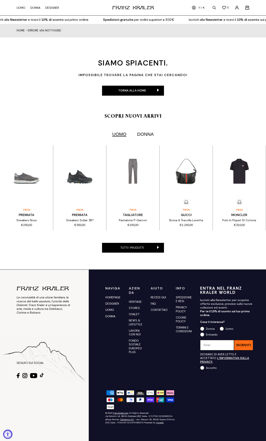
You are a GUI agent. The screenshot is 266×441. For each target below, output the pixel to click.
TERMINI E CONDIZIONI (184, 329)
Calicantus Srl (127, 419)
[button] (247, 8)
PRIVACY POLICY (181, 309)
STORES (134, 308)
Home (21, 30)
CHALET (134, 314)
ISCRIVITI (243, 345)
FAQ (153, 303)
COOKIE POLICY (181, 319)
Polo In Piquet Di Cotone (239, 220)
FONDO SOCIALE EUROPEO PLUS (135, 346)
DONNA (110, 316)
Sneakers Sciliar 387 (80, 220)
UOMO (109, 310)
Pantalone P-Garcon (133, 220)
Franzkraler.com (120, 413)
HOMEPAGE (113, 297)
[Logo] (133, 7)
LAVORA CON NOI (135, 332)
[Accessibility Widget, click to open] (7, 434)
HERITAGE (135, 302)
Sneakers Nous (26, 220)
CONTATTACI (159, 310)
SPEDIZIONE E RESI (184, 299)
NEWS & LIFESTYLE (135, 322)
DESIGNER (112, 303)
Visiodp (160, 422)
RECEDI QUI (158, 297)
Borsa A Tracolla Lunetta (186, 220)
